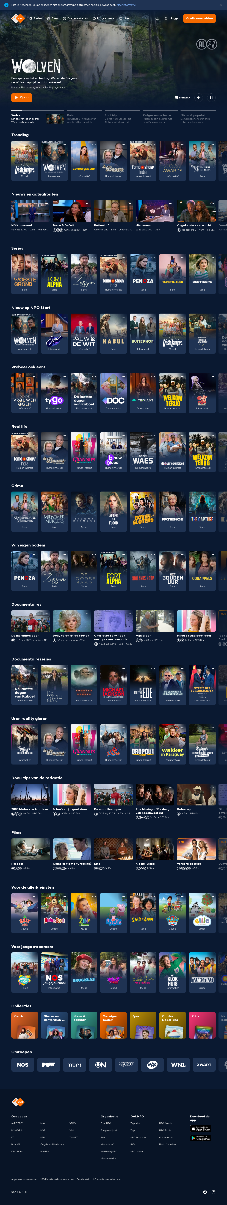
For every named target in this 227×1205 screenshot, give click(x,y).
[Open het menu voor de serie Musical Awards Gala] (182, 144)
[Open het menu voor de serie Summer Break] (34, 956)
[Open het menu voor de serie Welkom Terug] (182, 376)
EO (12, 1137)
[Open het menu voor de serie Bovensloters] (153, 495)
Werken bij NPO (109, 1151)
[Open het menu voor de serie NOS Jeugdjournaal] (64, 956)
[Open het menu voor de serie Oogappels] (212, 554)
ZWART (74, 1137)
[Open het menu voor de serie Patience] (182, 495)
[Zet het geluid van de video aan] (198, 97)
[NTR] (74, 1065)
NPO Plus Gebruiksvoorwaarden (57, 1179)
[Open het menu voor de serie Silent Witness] (94, 495)
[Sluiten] (220, 5)
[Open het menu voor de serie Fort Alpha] (64, 258)
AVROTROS (17, 1123)
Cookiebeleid (83, 1179)
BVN (133, 1144)
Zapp (133, 1130)
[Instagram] (213, 1192)
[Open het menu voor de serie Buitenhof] (153, 317)
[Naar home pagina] (18, 18)
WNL (72, 1130)
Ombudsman (166, 1137)
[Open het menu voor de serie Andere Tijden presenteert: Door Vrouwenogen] (34, 376)
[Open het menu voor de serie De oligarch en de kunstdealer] (182, 668)
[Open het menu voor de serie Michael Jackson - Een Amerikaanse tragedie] (123, 668)
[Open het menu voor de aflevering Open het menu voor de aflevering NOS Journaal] (46, 203)
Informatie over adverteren (107, 1179)
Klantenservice (108, 1158)
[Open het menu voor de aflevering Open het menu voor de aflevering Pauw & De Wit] (88, 203)
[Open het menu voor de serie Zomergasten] (94, 144)
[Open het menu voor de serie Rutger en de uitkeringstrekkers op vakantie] (212, 728)
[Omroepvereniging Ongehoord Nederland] (100, 1065)
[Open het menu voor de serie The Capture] (212, 495)
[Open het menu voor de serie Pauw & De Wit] (94, 317)
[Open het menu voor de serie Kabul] (123, 317)
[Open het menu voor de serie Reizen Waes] (153, 436)
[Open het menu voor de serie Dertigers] (212, 258)
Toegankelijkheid (109, 1130)
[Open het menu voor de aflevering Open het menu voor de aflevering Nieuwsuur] (170, 203)
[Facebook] (205, 1192)
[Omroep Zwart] (204, 1065)
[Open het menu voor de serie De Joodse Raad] (94, 554)
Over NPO (106, 1123)
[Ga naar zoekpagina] (157, 18)
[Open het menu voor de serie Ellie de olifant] (212, 896)
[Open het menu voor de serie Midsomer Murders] (64, 495)
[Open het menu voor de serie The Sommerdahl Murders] (212, 144)
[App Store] (200, 1128)
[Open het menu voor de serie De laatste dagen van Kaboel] (94, 376)
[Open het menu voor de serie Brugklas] (94, 956)
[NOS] (22, 1065)
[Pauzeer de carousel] (211, 97)
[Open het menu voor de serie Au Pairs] (123, 728)
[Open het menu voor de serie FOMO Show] (153, 144)
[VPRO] (126, 1065)
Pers (103, 1137)
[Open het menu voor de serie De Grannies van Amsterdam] (94, 436)
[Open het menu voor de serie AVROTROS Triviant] (153, 376)
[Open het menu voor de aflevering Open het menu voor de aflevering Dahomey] (212, 787)
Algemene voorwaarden (24, 1179)
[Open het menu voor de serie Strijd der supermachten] (212, 668)
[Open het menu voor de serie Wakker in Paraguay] (182, 728)
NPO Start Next (139, 1137)
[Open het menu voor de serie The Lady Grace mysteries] (153, 956)
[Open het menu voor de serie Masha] (64, 896)
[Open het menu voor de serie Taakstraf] (212, 956)
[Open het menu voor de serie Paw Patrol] (182, 896)
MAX (42, 1123)
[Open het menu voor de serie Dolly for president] (212, 376)
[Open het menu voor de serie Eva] (64, 317)
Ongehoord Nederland (52, 1144)
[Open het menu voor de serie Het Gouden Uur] (182, 554)
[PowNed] (48, 1065)
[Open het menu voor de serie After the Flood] (123, 495)
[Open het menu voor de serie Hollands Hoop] (153, 554)
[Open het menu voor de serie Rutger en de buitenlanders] (34, 728)
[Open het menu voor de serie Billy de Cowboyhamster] (34, 896)
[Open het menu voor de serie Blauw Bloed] (123, 436)
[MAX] (152, 1065)
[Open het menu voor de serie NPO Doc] (123, 376)
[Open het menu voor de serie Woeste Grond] (34, 258)
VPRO (73, 1123)
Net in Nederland (168, 1144)
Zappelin (135, 1123)
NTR (42, 1137)
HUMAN (15, 1144)
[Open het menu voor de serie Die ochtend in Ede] (153, 668)
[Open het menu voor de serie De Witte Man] (64, 668)
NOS (42, 1130)
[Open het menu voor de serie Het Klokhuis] (182, 956)
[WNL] (178, 1065)
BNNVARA (16, 1130)
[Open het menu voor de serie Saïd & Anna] (153, 896)
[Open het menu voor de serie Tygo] (64, 376)
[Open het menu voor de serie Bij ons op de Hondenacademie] (212, 317)
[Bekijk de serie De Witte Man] (54, 685)
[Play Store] (200, 1138)
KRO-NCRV (17, 1151)
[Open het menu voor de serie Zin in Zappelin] (94, 896)
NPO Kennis (165, 1123)
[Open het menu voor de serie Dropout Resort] (153, 728)
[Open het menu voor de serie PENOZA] (153, 258)
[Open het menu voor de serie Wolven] (64, 144)
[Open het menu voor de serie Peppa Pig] (123, 896)
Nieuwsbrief (107, 1144)
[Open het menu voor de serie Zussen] (94, 258)
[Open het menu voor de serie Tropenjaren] (182, 258)
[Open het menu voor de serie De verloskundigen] (182, 436)
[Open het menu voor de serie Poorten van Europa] (94, 668)
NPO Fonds (165, 1130)
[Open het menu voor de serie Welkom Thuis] (123, 956)
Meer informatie (126, 5)
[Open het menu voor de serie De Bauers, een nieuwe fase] (123, 144)
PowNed (44, 1151)
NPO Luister (137, 1151)
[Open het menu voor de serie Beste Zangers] (34, 144)
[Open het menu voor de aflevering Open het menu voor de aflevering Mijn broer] (170, 614)
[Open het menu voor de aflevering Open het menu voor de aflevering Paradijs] (46, 842)
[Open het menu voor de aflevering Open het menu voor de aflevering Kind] (129, 842)
